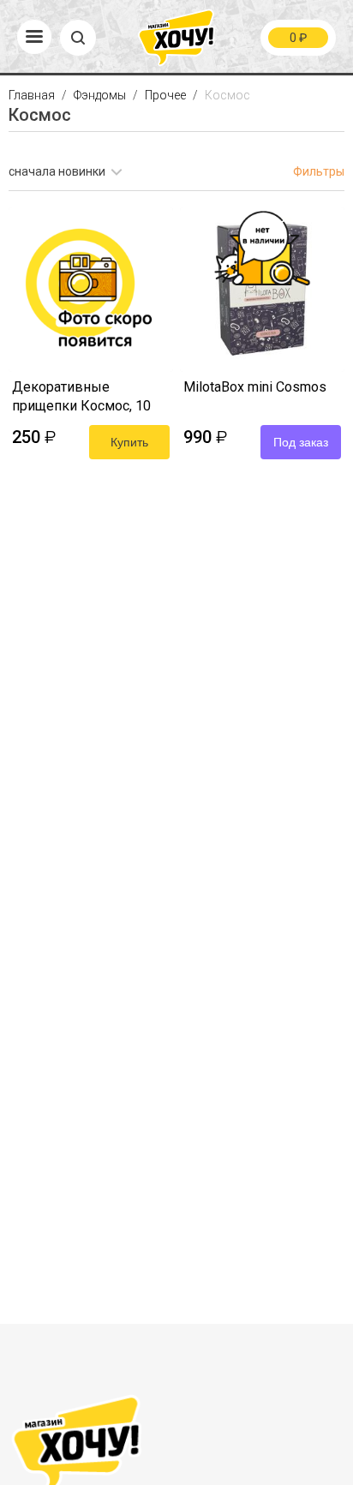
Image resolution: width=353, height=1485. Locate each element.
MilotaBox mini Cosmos (254, 387)
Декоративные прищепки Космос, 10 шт (81, 398)
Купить (129, 442)
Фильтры (318, 171)
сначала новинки (57, 171)
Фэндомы (101, 95)
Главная (33, 95)
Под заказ (300, 442)
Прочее (166, 95)
